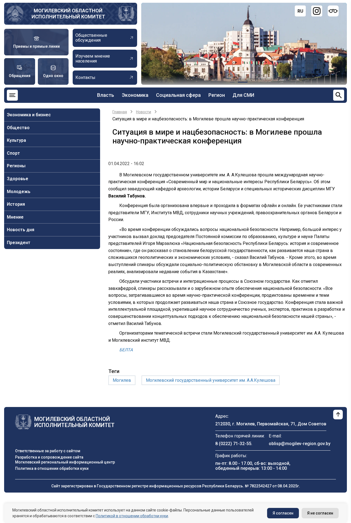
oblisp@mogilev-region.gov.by (299, 443)
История (16, 204)
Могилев (122, 380)
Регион (216, 95)
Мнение (15, 217)
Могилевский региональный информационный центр (65, 462)
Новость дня (20, 229)
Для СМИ (243, 95)
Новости (143, 112)
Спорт (13, 153)
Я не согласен (320, 513)
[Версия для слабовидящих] (333, 10)
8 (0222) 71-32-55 (233, 443)
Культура (16, 140)
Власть (105, 95)
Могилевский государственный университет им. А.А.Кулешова (210, 380)
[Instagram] (316, 10)
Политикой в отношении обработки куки (132, 516)
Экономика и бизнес (29, 114)
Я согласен (283, 513)
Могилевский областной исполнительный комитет (68, 13)
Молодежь (18, 191)
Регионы (16, 165)
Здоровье (17, 178)
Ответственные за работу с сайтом (47, 451)
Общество (18, 127)
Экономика (135, 95)
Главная (119, 112)
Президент (18, 242)
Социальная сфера (178, 95)
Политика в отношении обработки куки (52, 468)
